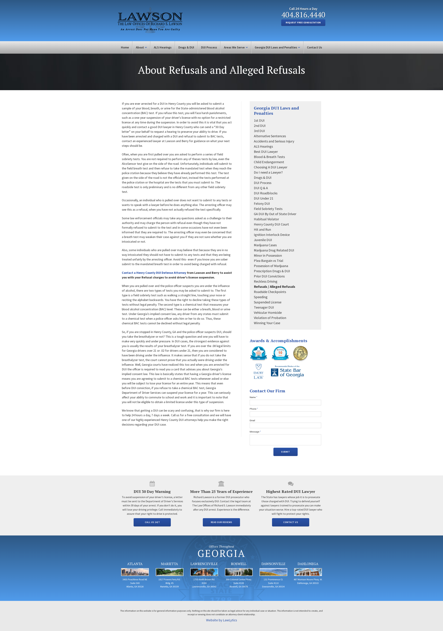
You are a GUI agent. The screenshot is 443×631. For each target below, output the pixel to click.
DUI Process (209, 47)
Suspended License (267, 302)
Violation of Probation (270, 318)
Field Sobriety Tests (268, 208)
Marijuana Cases (265, 245)
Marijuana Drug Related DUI (274, 250)
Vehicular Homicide (268, 312)
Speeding (261, 297)
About (140, 47)
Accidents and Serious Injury (274, 141)
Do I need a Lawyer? (268, 172)
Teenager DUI (264, 307)
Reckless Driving (265, 281)
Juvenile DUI (263, 240)
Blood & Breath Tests (269, 157)
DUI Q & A (261, 188)
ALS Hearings (162, 47)
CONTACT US (290, 522)
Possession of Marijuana (271, 266)
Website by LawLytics (221, 620)
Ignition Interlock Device (272, 234)
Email (252, 420)
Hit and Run (262, 229)
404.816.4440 (303, 14)
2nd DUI (260, 125)
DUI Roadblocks (265, 193)
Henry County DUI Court (271, 224)
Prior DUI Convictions (269, 276)
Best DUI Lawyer (266, 151)
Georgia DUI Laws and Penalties (276, 47)
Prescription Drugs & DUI (272, 271)
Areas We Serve (234, 47)
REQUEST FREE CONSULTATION (303, 22)
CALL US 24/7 (152, 522)
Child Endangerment (269, 162)
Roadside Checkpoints (270, 292)
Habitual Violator (266, 219)
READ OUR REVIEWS (221, 522)
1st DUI (259, 120)
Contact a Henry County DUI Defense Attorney (154, 273)
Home (125, 47)
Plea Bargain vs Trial (268, 260)
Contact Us (314, 47)
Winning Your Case (267, 323)
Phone (254, 408)
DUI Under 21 (263, 198)
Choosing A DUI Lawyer (270, 167)
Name (253, 397)
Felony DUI (262, 203)
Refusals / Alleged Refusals (274, 286)
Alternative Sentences (270, 136)
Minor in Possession (268, 255)
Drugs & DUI (186, 47)
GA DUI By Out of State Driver (275, 214)
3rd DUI (259, 131)
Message (255, 431)
